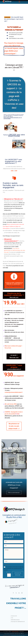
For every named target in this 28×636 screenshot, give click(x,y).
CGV (16, 174)
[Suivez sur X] (16, 597)
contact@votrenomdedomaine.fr (13, 396)
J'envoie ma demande (17, 577)
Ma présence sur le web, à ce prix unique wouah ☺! (14, 430)
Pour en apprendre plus (14, 290)
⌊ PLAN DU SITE (14, 619)
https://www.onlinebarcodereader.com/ (12, 121)
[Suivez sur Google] (19, 597)
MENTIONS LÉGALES (15, 623)
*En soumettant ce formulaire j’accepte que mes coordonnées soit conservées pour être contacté (13, 572)
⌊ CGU (12, 621)
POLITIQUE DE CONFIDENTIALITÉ (18, 625)
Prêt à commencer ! (14, 496)
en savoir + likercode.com (14, 360)
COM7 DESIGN (15, 635)
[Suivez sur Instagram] (22, 597)
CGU (12, 174)
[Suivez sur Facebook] (13, 597)
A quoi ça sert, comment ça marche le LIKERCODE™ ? (14, 287)
